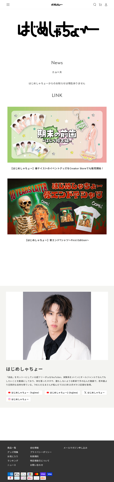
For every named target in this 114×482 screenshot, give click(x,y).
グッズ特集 (12, 452)
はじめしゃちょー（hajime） (25, 392)
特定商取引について (40, 460)
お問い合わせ (36, 465)
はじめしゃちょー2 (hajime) (64, 392)
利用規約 (34, 456)
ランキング (12, 460)
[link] (57, 141)
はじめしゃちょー (96, 392)
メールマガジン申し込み (75, 448)
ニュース (11, 465)
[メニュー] (8, 4)
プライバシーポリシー (41, 452)
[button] (95, 4)
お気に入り (12, 456)
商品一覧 (11, 447)
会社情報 (34, 447)
